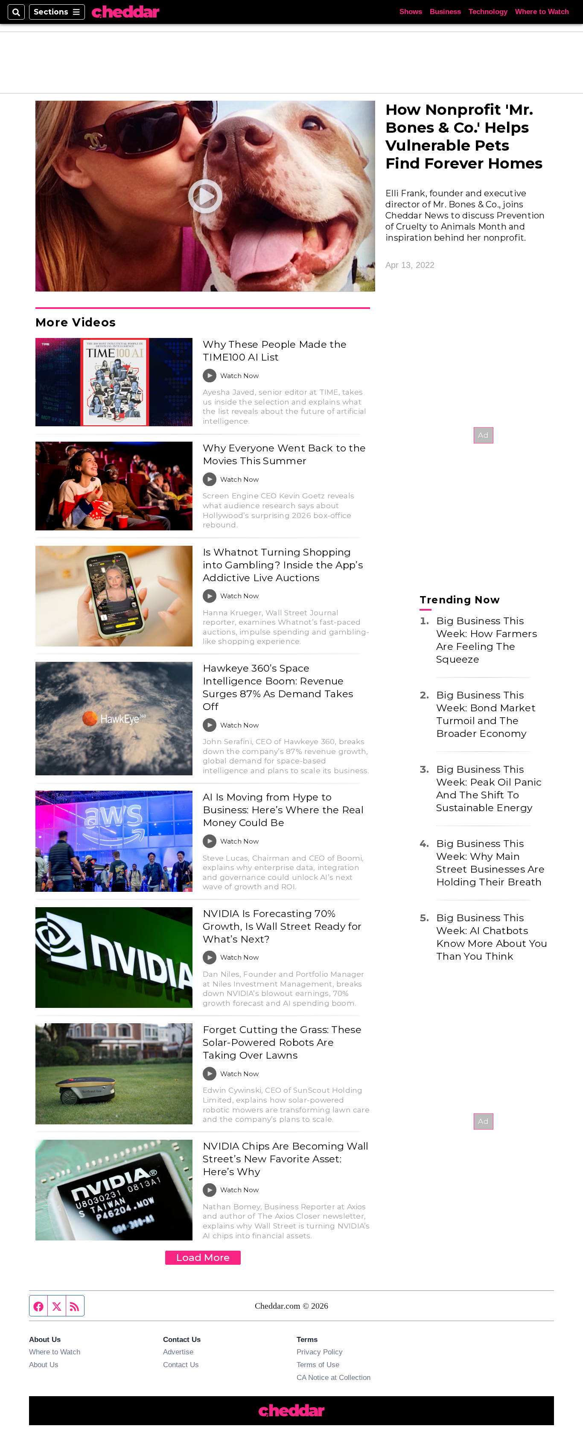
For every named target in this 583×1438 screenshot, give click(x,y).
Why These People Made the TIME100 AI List (275, 350)
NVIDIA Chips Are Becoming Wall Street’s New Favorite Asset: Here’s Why (286, 1159)
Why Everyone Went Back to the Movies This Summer (284, 454)
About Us (43, 1364)
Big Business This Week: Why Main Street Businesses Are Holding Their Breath (490, 863)
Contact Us (181, 1364)
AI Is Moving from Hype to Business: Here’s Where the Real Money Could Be (283, 810)
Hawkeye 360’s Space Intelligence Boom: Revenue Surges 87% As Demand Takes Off (278, 687)
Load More (203, 1257)
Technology (488, 11)
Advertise (178, 1352)
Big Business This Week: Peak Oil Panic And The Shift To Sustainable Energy (489, 788)
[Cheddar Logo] (125, 12)
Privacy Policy (320, 1352)
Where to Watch (542, 11)
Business (445, 11)
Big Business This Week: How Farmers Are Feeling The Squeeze (486, 640)
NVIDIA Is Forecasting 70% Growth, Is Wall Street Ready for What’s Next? (282, 926)
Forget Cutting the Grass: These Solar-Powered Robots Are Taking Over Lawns (282, 1042)
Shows (410, 11)
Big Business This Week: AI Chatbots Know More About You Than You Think (491, 937)
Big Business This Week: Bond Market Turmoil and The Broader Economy (486, 714)
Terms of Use (318, 1364)
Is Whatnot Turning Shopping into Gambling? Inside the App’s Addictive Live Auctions (283, 565)
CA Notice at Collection (333, 1377)
